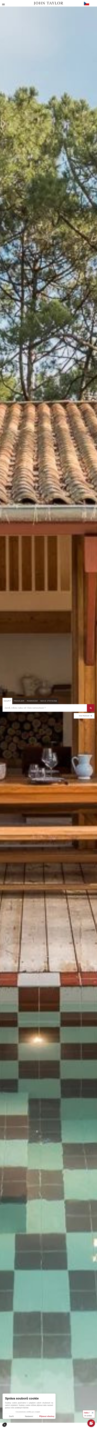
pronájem (19, 701)
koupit (7, 701)
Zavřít (11, 1416)
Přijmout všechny (46, 1416)
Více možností (84, 716)
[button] (5, 1425)
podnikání (32, 701)
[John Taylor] (48, 3)
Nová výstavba (48, 701)
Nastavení (29, 1416)
